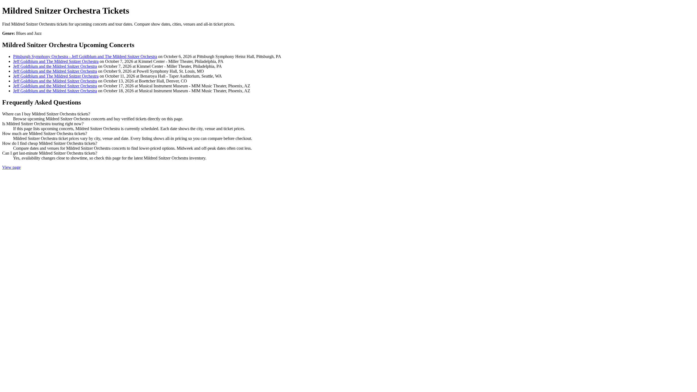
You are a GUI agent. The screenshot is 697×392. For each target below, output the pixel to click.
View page (11, 167)
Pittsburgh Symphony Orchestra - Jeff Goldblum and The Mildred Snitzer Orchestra (85, 56)
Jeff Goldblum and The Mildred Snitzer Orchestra (56, 61)
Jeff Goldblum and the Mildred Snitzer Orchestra (55, 66)
